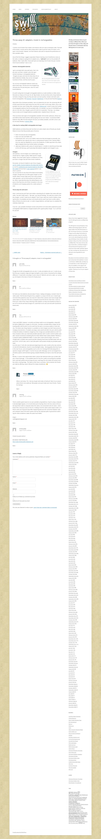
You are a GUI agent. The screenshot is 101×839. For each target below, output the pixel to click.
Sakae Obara (72, 748)
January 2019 (72, 477)
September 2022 (72, 394)
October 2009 (72, 688)
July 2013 (71, 602)
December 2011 (72, 638)
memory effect (29, 121)
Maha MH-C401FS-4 (47, 238)
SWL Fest (71, 764)
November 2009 (72, 686)
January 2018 (72, 500)
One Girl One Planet (73, 741)
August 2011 (71, 646)
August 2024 (71, 350)
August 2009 (71, 692)
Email (14, 483)
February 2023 (72, 385)
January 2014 (72, 591)
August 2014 (71, 578)
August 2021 (71, 419)
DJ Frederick (83, 797)
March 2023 (71, 383)
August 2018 (71, 487)
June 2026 (71, 309)
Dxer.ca (70, 724)
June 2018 (71, 491)
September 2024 (72, 349)
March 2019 (71, 474)
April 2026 (71, 313)
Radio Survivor (72, 745)
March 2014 (71, 587)
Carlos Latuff (74, 794)
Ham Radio (73, 801)
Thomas (33, 242)
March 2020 (71, 451)
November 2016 (72, 527)
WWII (84, 823)
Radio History (72, 808)
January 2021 (72, 432)
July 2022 (71, 398)
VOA (76, 821)
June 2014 (71, 582)
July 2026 (71, 307)
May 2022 (71, 402)
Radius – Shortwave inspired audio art (51, 252)
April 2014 (71, 585)
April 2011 (71, 654)
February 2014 (72, 589)
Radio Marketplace (46, 9)
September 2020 (72, 440)
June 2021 (71, 422)
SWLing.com (43, 106)
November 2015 (72, 549)
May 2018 (71, 493)
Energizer (29, 98)
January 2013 (72, 614)
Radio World (78, 809)
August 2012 (71, 623)
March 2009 (71, 699)
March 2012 (71, 633)
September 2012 (72, 621)
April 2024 (71, 358)
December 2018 (72, 479)
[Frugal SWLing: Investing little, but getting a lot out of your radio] (20, 222)
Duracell (34, 98)
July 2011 (71, 648)
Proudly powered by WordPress (19, 832)
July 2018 (71, 489)
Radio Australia (79, 807)
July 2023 (71, 375)
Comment (16, 459)
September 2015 (72, 553)
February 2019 (72, 476)
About (56, 9)
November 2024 (72, 345)
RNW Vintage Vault (73, 746)
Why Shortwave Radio (73, 823)
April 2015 (71, 563)
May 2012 (71, 629)
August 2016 (71, 532)
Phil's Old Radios (72, 743)
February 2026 (72, 316)
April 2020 (71, 449)
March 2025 (71, 337)
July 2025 (71, 330)
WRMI (80, 823)
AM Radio (71, 792)
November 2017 (72, 504)
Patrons (27, 9)
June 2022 (71, 400)
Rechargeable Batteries (42, 240)
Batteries (40, 238)
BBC (79, 792)
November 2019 (72, 458)
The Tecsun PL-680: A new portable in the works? (36, 228)
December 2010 (72, 661)
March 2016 (71, 542)
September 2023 (72, 371)
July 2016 (71, 534)
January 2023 (72, 386)
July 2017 (71, 512)
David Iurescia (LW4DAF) (74, 796)
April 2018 (71, 494)
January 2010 (72, 682)
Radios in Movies (80, 808)
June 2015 (71, 559)
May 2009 (71, 695)
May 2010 (71, 674)
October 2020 (72, 438)
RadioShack (40, 98)
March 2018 (71, 496)
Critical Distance (72, 718)
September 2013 (72, 599)
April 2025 (71, 335)
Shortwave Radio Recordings (76, 817)
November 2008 (72, 707)
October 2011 (72, 642)
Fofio (70, 728)
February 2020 (72, 453)
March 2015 (71, 565)
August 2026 (71, 305)
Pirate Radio (72, 807)
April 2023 (71, 381)
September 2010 (72, 667)
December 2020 (72, 434)
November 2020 (72, 436)
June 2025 (71, 332)
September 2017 (72, 508)
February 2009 (72, 701)
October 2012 (72, 620)
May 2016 (71, 538)
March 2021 (71, 428)
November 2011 (72, 640)
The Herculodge (72, 767)
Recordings (72, 811)
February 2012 (72, 635)
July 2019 (71, 466)
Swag (20, 9)
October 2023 (72, 369)
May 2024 (71, 356)
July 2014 (71, 580)
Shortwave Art (82, 813)
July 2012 (71, 625)
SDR (78, 811)
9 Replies (15, 44)
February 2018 (72, 498)
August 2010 (71, 669)
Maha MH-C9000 (20, 240)
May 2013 (71, 606)
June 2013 (71, 604)
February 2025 (72, 339)
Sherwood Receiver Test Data (75, 750)
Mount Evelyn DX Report (74, 733)
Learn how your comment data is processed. (45, 507)
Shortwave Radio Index (74, 758)
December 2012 (72, 616)
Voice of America (82, 821)
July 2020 (71, 443)
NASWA (70, 735)
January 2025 (72, 341)
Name (15, 476)
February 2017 (72, 521)
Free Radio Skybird (74, 800)
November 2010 (72, 663)
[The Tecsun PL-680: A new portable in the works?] (37, 222)
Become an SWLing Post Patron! (76, 198)
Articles (26, 238)
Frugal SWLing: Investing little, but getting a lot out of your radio (20, 229)
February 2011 (72, 657)
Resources (35, 9)
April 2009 (71, 697)
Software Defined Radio (76, 819)
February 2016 (72, 544)
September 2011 (72, 644)
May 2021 (71, 424)
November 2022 (72, 390)
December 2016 (72, 525)
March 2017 (71, 519)
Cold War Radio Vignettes (74, 716)
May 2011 (71, 652)
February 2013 (72, 612)
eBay (73, 799)
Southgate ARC (72, 820)
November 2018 (72, 481)
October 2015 (72, 551)
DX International (72, 722)
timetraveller (22, 428)
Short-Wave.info (72, 752)
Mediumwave (84, 804)
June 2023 (71, 377)
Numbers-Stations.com (74, 737)
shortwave (73, 812)
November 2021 (72, 413)
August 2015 (71, 555)
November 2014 (72, 572)
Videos (83, 820)
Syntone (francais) (73, 765)
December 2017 (72, 502)
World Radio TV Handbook (75, 782)
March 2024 (71, 360)
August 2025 (71, 328)
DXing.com (71, 726)
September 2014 (72, 576)
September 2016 (72, 530)
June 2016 (71, 536)
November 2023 (72, 368)
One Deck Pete (77, 806)
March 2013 (71, 610)
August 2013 (71, 601)
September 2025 (72, 326)
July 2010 (71, 671)
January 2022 (72, 409)
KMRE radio (16, 252)
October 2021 (72, 415)
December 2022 (72, 388)
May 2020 (71, 447)
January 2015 (72, 568)
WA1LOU (71, 769)
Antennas (75, 792)
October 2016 (72, 529)
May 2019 (71, 470)
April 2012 (71, 631)
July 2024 (71, 352)
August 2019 (71, 464)
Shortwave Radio (77, 815)
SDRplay (81, 811)
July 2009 (71, 693)
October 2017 (72, 506)
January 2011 (72, 659)
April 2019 (71, 472)
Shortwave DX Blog (73, 756)
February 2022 (72, 407)
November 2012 (72, 618)
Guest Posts (82, 800)
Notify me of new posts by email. (21, 501)
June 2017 (71, 513)
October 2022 (72, 392)
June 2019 (71, 468)
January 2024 (72, 364)
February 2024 (72, 362)
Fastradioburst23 (80, 799)
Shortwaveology (72, 760)
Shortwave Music (83, 814)
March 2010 (71, 678)
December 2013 (72, 593)
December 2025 (72, 320)
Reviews (30, 238)
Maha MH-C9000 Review (30, 240)
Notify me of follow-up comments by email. (24, 496)
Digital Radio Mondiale (74, 797)
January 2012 (72, 637)
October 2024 (72, 347)
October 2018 (72, 483)
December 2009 (72, 684)
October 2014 (72, 574)
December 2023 (72, 366)
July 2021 (71, 421)
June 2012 (71, 627)
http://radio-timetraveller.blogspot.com (23, 442)
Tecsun (79, 820)
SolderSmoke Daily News (74, 762)
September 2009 (72, 690)
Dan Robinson (83, 795)
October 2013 (72, 597)
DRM (70, 799)
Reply (14, 280)
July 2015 (71, 557)
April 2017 (71, 517)
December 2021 (72, 411)
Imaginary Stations (74, 803)
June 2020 (71, 445)
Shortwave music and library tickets (77, 280)
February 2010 (72, 680)
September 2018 (72, 485)
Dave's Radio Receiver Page (75, 720)
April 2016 (71, 540)
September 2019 (72, 462)
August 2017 (71, 510)
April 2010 (71, 676)
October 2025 (72, 324)
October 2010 (72, 665)
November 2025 (72, 322)
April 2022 (71, 404)
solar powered (31, 169)
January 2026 (72, 318)
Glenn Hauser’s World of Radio (76, 729)
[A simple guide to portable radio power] (53, 222)
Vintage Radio (72, 821)
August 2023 (71, 373)
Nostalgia (70, 805)
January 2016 (72, 546)
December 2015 (72, 548)
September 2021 (72, 417)
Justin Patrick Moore (75, 804)
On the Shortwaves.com (74, 739)
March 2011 (71, 656)
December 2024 (72, 343)
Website (15, 489)
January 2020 (72, 455)
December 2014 (72, 570)
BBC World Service (74, 793)
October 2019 (72, 460)
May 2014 (71, 584)
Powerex (59, 98)
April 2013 (71, 608)
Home (14, 9)
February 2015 (72, 566)
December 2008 (72, 705)
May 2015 (71, 561)
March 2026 (71, 314)
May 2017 (71, 515)
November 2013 (72, 595)
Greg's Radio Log (72, 731)
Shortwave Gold (73, 814)
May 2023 (71, 379)
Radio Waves (72, 809)
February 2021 (72, 430)
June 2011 (71, 650)
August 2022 (71, 396)
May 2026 (71, 311)
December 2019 (72, 457)
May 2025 (71, 333)
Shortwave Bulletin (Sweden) (75, 754)
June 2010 (71, 673)
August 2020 (71, 441)
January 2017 (72, 523)
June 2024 (71, 354)
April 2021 (71, 426)
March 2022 (71, 405)
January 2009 (72, 703)
